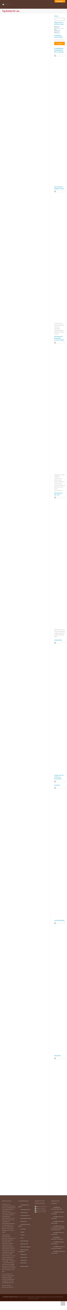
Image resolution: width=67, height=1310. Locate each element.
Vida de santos (24, 1266)
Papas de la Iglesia (25, 1247)
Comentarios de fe (25, 1209)
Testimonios (23, 1260)
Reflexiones (23, 1254)
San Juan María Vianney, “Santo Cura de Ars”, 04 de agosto (12, 29)
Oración (22, 1235)
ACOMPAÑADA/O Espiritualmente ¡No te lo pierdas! (59, 50)
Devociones (23, 1221)
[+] (12, 25)
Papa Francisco (24, 1241)
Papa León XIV (24, 1244)
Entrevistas (23, 1263)
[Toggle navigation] (62, 4)
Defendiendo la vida (25, 1218)
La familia (22, 1229)
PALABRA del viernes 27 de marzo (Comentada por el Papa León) (58, 1227)
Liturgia (22, 1232)
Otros (21, 1238)
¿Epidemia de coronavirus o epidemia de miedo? (34, 29)
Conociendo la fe (24, 1215)
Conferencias (24, 1212)
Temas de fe (23, 1257)
